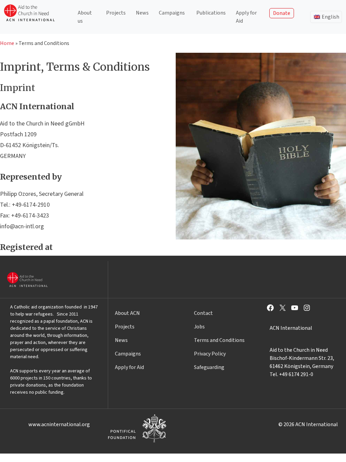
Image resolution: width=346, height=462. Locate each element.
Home (7, 43)
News (142, 13)
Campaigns (172, 13)
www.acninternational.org (59, 424)
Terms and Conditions (219, 340)
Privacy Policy (210, 353)
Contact (203, 313)
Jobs (199, 326)
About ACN (127, 313)
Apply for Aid (246, 17)
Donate (281, 13)
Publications (211, 13)
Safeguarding (209, 367)
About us (85, 17)
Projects (116, 13)
